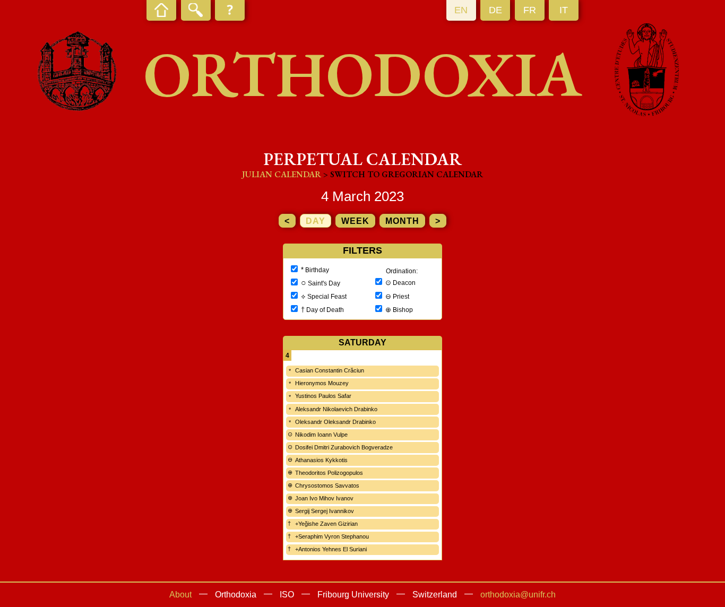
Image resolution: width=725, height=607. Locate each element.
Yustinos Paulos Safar (323, 396)
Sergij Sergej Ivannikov (324, 511)
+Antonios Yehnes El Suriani (331, 549)
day (315, 221)
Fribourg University (353, 594)
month (402, 221)
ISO (287, 594)
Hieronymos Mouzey (322, 383)
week (355, 221)
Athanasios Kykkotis (321, 460)
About (180, 594)
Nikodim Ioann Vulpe (321, 434)
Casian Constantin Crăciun (329, 370)
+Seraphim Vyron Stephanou (332, 536)
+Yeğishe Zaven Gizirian (326, 524)
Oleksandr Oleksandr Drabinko (335, 422)
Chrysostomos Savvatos (327, 485)
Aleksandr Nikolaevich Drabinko (336, 409)
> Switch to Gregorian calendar (403, 174)
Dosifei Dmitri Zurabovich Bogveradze (344, 447)
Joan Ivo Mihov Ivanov (324, 498)
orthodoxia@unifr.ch (518, 594)
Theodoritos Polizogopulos (329, 473)
